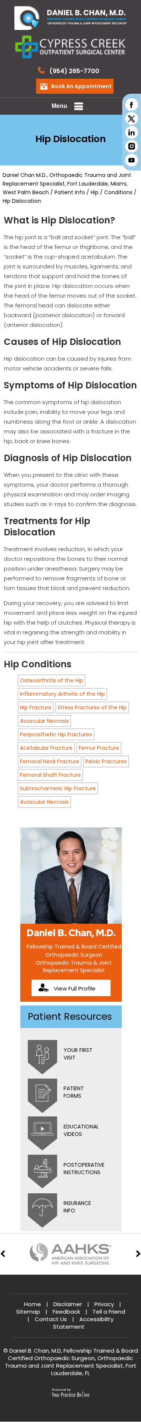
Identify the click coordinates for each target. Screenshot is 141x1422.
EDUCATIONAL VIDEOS (81, 1130)
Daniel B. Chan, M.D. (71, 933)
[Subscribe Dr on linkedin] (130, 132)
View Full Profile (75, 988)
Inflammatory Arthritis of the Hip (62, 694)
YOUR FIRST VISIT (78, 1053)
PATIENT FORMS (74, 1092)
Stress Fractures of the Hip (92, 707)
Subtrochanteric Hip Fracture (58, 788)
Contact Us (51, 1319)
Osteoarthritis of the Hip (51, 680)
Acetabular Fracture (46, 748)
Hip (95, 192)
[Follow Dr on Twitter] (130, 118)
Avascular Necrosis (44, 721)
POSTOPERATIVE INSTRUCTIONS (84, 1168)
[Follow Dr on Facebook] (130, 104)
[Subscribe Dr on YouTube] (130, 160)
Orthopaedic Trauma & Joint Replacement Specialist (74, 966)
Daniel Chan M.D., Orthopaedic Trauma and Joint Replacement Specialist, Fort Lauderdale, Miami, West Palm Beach (67, 183)
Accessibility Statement (83, 1323)
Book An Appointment (81, 86)
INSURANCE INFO (77, 1206)
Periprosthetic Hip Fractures (56, 734)
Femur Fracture (99, 748)
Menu (59, 106)
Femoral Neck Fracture (49, 761)
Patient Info (70, 192)
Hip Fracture (36, 707)
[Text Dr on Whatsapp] (130, 146)
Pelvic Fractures (106, 761)
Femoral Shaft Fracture (50, 775)
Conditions (118, 192)
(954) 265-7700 (74, 71)
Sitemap (28, 1312)
